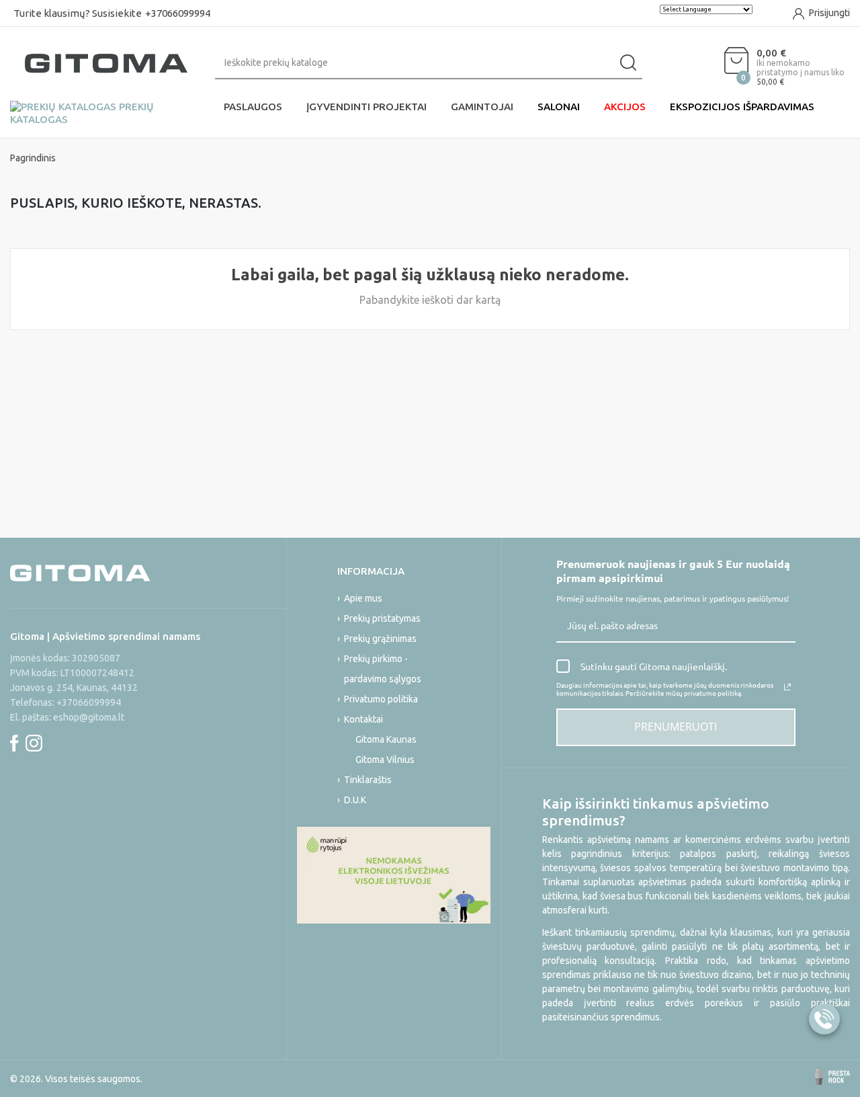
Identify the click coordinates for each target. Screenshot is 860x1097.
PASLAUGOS (253, 106)
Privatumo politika (381, 699)
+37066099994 (177, 13)
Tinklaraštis (368, 779)
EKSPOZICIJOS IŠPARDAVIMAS (742, 106)
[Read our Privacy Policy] (787, 687)
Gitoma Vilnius (385, 759)
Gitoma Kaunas (386, 739)
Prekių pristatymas (382, 618)
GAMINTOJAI (482, 106)
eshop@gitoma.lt (88, 717)
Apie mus (363, 598)
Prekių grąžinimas (380, 638)
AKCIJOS (625, 106)
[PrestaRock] (832, 1077)
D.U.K (355, 800)
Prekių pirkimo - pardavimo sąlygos (382, 668)
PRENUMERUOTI (675, 726)
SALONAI (559, 106)
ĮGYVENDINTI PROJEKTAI (366, 106)
